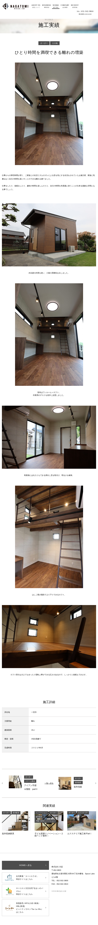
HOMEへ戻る (25, 865)
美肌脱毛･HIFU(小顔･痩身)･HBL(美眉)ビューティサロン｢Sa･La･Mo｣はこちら (29, 907)
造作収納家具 (16, 823)
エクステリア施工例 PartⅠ (81, 823)
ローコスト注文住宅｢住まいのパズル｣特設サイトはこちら (29, 891)
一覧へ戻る (49, 783)
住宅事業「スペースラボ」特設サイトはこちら (27, 877)
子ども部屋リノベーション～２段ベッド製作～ (49, 824)
